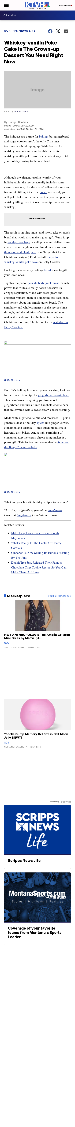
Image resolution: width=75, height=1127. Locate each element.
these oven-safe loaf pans (20, 252)
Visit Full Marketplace (59, 596)
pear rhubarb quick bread (43, 283)
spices (40, 422)
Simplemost (55, 510)
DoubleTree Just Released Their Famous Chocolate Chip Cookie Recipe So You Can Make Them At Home (38, 567)
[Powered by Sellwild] (66, 801)
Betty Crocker (21, 111)
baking (43, 136)
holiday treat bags (19, 242)
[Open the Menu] (6, 5)
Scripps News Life (20, 30)
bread (43, 192)
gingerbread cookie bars (53, 395)
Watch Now (65, 5)
